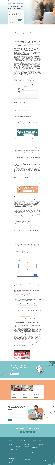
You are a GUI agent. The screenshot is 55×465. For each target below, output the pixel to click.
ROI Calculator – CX (26, 446)
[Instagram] (28, 459)
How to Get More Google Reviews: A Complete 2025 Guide (27, 394)
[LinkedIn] (26, 459)
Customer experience (19, 440)
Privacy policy (41, 444)
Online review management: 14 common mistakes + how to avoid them (16, 394)
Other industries (11, 453)
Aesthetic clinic (10, 445)
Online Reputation (12, 3)
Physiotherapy (10, 450)
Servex (32, 452)
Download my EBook (14, 373)
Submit (10, 419)
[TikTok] (29, 459)
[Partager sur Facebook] (24, 432)
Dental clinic (10, 448)
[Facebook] (25, 459)
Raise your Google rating (19, 445)
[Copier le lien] (33, 432)
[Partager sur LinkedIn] (30, 432)
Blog (8, 3)
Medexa (33, 448)
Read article (14, 397)
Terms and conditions (42, 445)
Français (44, 460)
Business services (11, 449)
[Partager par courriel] (53, 11)
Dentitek (33, 451)
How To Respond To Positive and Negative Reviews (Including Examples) (38, 394)
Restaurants (10, 444)
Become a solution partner (35, 447)
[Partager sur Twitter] (21, 432)
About (40, 440)
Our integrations (34, 440)
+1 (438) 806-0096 (44, 458)
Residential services (11, 440)
